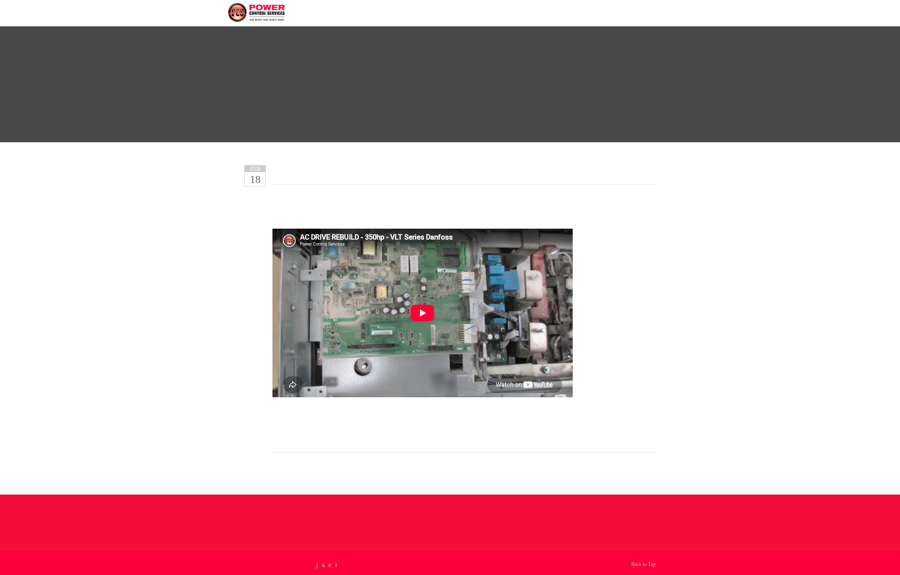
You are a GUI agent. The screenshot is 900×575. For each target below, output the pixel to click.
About (337, 12)
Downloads (529, 12)
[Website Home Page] (282, 11)
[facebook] (323, 564)
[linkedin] (330, 564)
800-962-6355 (632, 13)
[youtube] (317, 564)
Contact (492, 12)
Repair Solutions (378, 12)
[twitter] (336, 564)
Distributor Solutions (441, 12)
